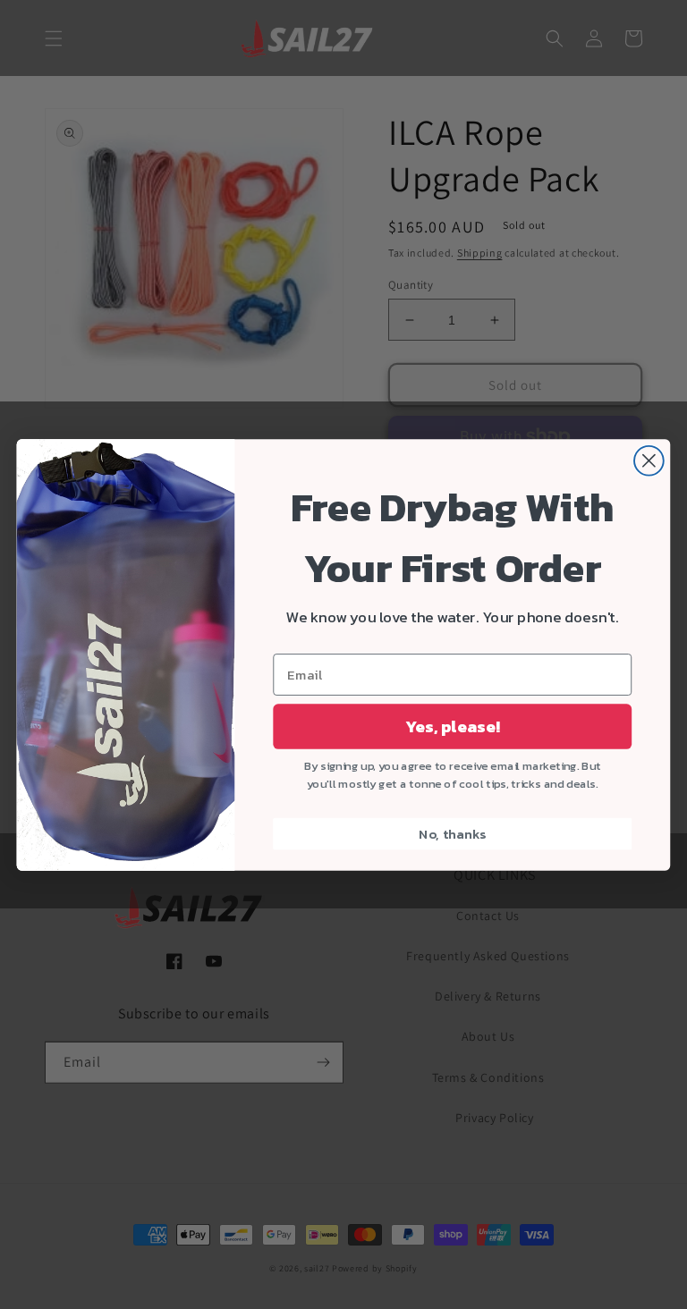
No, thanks (452, 833)
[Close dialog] (649, 460)
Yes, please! (452, 726)
